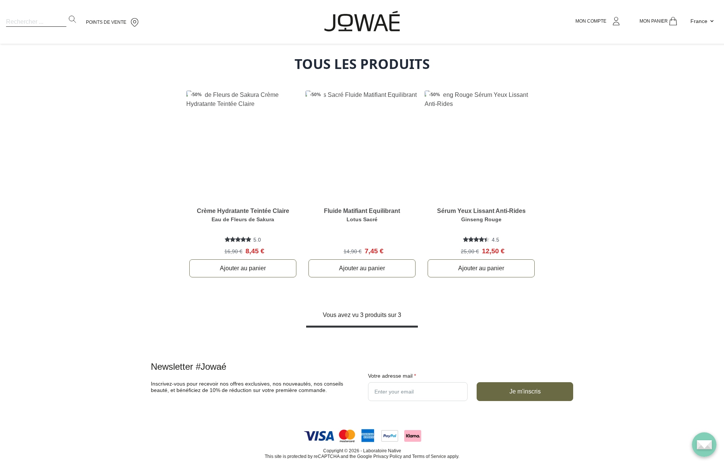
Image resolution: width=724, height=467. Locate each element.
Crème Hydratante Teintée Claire (243, 211)
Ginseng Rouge (481, 219)
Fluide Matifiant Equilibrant (362, 211)
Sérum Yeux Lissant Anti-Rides (481, 211)
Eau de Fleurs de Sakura (243, 219)
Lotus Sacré (362, 219)
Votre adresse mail (392, 376)
